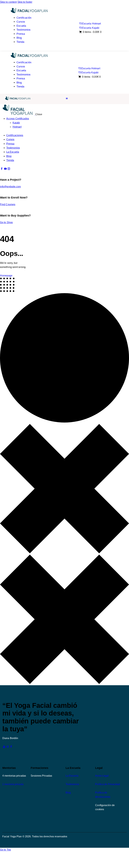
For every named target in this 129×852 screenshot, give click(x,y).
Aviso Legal (102, 775)
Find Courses (7, 204)
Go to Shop (6, 222)
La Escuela (72, 775)
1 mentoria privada (12, 784)
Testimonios (72, 784)
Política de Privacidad (107, 784)
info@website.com (10, 186)
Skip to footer (24, 2)
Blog (68, 792)
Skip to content (8, 2)
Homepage (6, 275)
